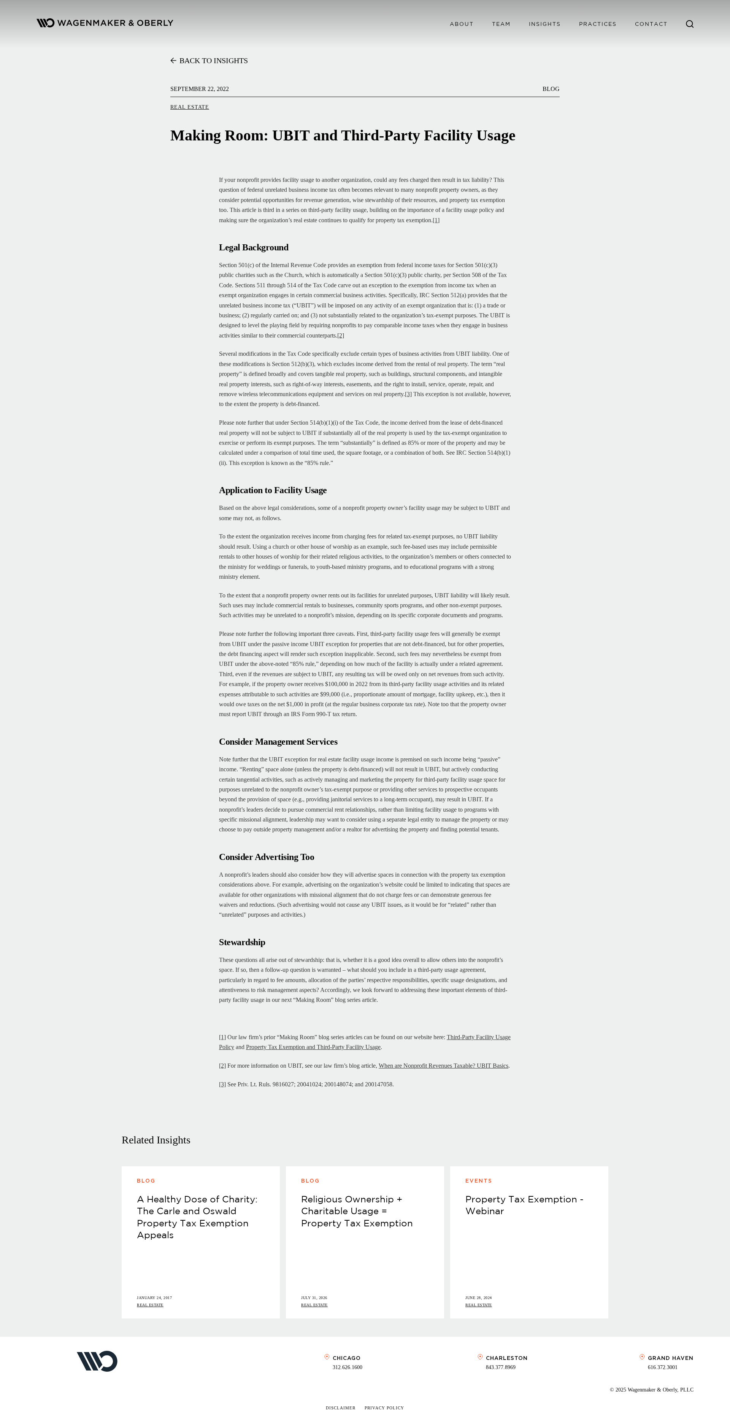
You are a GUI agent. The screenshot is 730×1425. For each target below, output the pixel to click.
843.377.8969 (501, 1367)
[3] (408, 394)
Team (501, 24)
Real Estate (189, 107)
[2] (340, 335)
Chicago (347, 1358)
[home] (104, 24)
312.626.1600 (347, 1367)
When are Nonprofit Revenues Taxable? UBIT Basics (443, 1065)
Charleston (507, 1358)
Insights (545, 24)
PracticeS (598, 24)
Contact (651, 24)
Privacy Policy (384, 1408)
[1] (436, 220)
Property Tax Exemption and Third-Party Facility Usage (313, 1047)
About (462, 24)
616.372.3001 (663, 1367)
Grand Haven (671, 1358)
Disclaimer (340, 1408)
